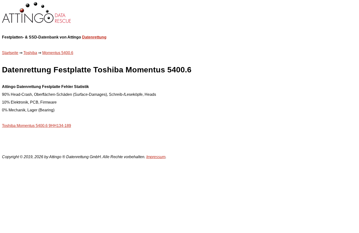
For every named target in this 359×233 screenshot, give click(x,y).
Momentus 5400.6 (57, 53)
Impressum (155, 157)
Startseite (10, 53)
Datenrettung (94, 37)
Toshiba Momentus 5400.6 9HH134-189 (36, 126)
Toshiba (30, 53)
